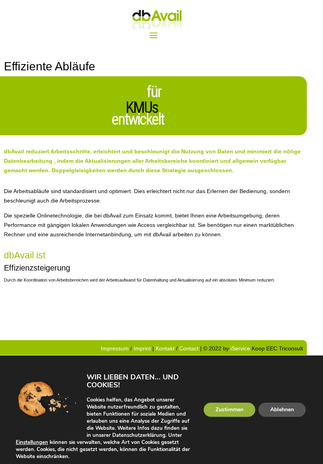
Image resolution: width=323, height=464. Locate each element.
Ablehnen (282, 409)
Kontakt (165, 348)
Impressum (115, 348)
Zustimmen (229, 409)
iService (240, 348)
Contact (189, 348)
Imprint (143, 348)
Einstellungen (32, 442)
